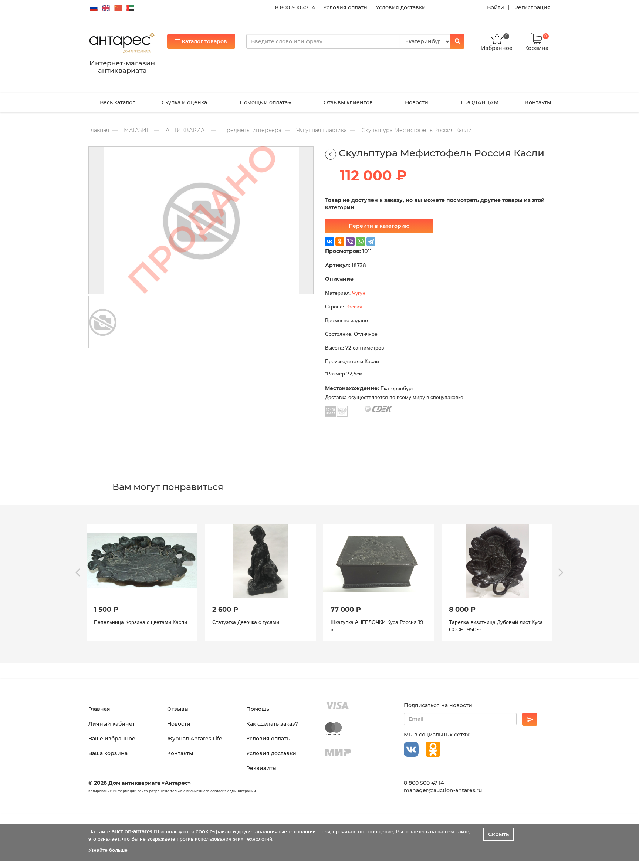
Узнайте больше (108, 850)
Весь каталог (117, 102)
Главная (98, 130)
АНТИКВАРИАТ (186, 130)
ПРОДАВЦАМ (479, 102)
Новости (416, 102)
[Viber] (350, 241)
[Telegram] (370, 241)
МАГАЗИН (137, 130)
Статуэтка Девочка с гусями (245, 622)
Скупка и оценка (184, 102)
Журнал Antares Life (194, 738)
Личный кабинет (111, 723)
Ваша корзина (108, 753)
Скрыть (498, 834)
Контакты (538, 102)
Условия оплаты (345, 7)
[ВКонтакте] (329, 241)
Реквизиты (261, 768)
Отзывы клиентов (348, 102)
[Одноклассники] (339, 241)
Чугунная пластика (321, 130)
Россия (353, 306)
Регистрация (532, 7)
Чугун (358, 293)
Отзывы (178, 709)
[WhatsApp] (360, 241)
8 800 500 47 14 (295, 7)
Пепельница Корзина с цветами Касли (140, 622)
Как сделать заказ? (272, 723)
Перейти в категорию (379, 226)
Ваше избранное (111, 738)
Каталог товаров (203, 41)
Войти (495, 7)
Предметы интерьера (251, 130)
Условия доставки (401, 7)
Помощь (257, 709)
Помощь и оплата (264, 102)
